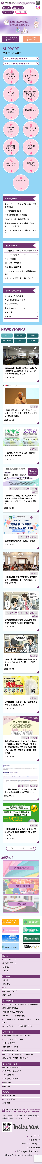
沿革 (5, 987)
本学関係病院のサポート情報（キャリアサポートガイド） (20, 225)
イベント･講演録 (9, 1099)
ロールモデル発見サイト (15, 295)
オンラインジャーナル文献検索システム (20, 232)
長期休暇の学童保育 (13, 267)
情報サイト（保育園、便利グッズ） (20, 278)
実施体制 (6, 984)
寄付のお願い (8, 995)
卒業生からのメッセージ (15, 308)
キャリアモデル (11, 304)
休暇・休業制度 (11, 258)
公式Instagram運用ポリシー (28, 1151)
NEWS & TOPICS (9, 963)
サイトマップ (8, 12)
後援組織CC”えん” (10, 991)
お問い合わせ (18, 8)
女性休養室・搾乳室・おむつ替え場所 (20, 250)
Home (5, 955)
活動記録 (6, 1103)
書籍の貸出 (9, 312)
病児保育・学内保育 (13, 263)
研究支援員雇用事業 (13, 210)
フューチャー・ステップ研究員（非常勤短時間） (20, 205)
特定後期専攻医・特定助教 (16, 215)
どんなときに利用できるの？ (17, 63)
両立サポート (11, 245)
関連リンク (35, 1139)
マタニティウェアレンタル (16, 254)
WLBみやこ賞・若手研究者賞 (17, 219)
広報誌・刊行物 (9, 1095)
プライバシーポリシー (30, 1143)
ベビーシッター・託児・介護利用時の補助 (20, 272)
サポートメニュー (9, 959)
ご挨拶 (5, 980)
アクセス (6, 8)
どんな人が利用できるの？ (16, 58)
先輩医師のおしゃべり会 (15, 299)
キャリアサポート (13, 198)
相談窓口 (8, 316)
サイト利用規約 (33, 1147)
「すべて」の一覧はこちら (21, 848)
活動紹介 (6, 967)
